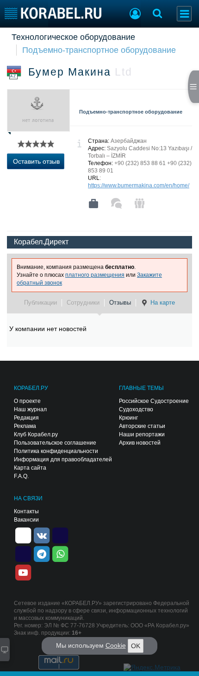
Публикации (40, 302)
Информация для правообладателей (63, 459)
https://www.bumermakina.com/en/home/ (138, 185)
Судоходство (136, 409)
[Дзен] (23, 535)
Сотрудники (83, 302)
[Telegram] (41, 553)
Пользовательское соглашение (55, 443)
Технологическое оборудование (73, 37)
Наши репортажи (142, 434)
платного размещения (94, 275)
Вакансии (26, 520)
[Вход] (135, 15)
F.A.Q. (21, 476)
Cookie (116, 645)
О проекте (27, 401)
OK (135, 646)
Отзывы (120, 302)
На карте (162, 302)
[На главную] (53, 13)
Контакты (26, 511)
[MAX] (23, 553)
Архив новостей (140, 443)
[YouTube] (23, 572)
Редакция (26, 418)
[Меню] (184, 13)
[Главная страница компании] (93, 203)
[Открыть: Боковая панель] (193, 86)
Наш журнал (30, 409)
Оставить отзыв (36, 161)
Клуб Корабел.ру (36, 434)
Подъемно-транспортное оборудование (99, 50)
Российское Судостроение (154, 401)
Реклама (25, 426)
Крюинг (128, 418)
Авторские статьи (142, 426)
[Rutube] (60, 535)
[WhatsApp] (60, 553)
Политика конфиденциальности (56, 451)
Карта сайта (30, 468)
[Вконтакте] (41, 535)
